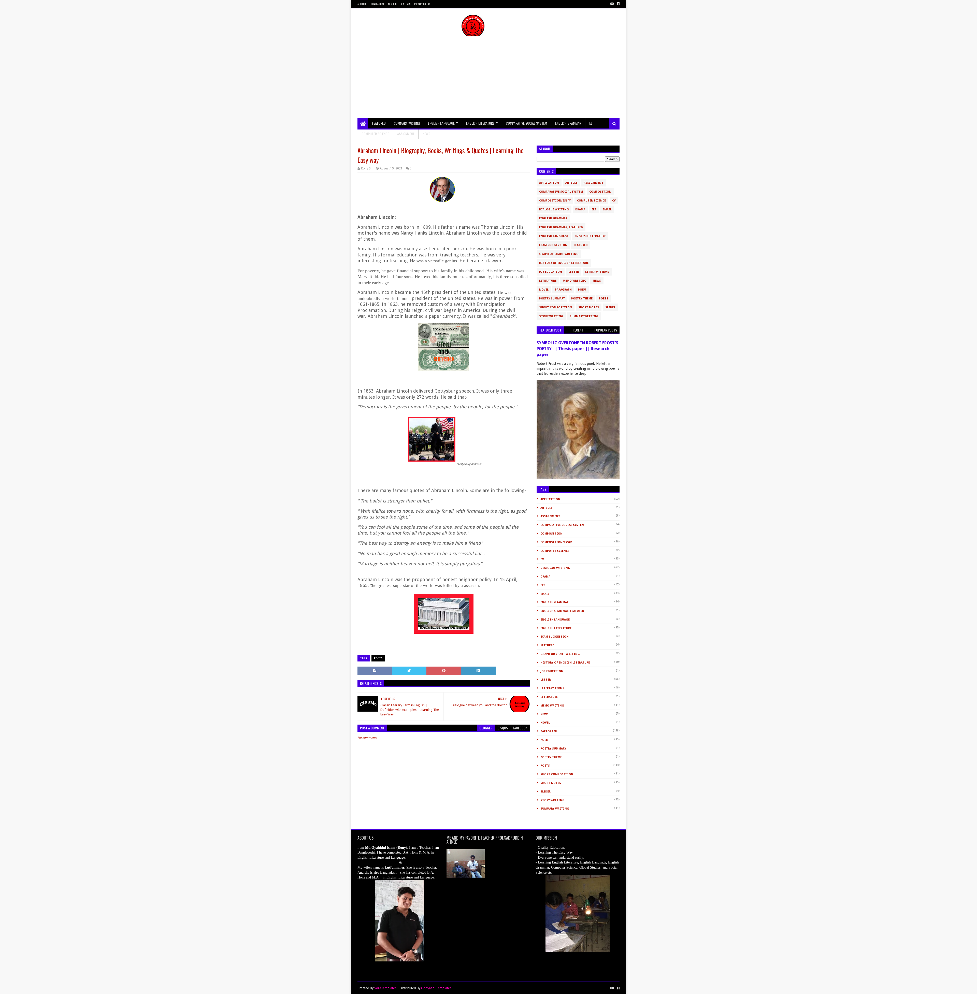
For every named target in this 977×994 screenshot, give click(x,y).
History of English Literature (563, 263)
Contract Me (377, 4)
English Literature (480, 123)
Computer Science (375, 133)
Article (571, 182)
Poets (378, 658)
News (597, 280)
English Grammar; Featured (561, 227)
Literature (547, 280)
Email (607, 209)
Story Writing (551, 316)
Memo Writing (574, 280)
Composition (600, 191)
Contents (405, 4)
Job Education (550, 271)
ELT (591, 123)
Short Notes (588, 307)
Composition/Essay (555, 200)
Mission (392, 4)
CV (614, 200)
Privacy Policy (422, 4)
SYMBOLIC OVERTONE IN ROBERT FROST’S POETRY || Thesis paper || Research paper (577, 348)
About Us (362, 4)
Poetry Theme (582, 298)
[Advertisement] (488, 79)
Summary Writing (407, 123)
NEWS (426, 133)
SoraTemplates (385, 988)
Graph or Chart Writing (559, 254)
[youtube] (612, 4)
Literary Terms (597, 271)
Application (549, 182)
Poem (582, 289)
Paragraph (563, 289)
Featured (379, 123)
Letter (573, 271)
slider (610, 307)
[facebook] (618, 4)
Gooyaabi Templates (436, 988)
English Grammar (568, 123)
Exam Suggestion (553, 245)
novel (544, 289)
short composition (555, 307)
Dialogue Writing (554, 209)
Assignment (405, 133)
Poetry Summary (552, 298)
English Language (441, 123)
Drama (580, 209)
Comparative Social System (526, 123)
